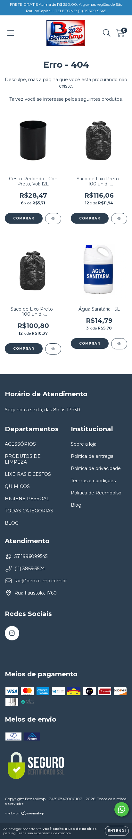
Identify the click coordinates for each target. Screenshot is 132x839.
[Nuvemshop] (25, 813)
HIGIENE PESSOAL (27, 498)
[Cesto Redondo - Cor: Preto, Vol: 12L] (53, 218)
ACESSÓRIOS (20, 444)
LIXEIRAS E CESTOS (28, 474)
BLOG (12, 523)
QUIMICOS (17, 486)
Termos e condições (93, 481)
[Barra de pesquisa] (106, 33)
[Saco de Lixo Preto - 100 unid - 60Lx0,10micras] (53, 349)
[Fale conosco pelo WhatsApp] (121, 809)
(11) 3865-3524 (29, 568)
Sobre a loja (83, 444)
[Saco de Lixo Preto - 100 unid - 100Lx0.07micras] (119, 218)
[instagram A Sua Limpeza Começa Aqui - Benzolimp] (12, 633)
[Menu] (11, 33)
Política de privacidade (96, 468)
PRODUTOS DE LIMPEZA (23, 459)
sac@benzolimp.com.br (40, 581)
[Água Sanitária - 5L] (119, 343)
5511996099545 (30, 556)
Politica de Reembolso (96, 493)
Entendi (117, 831)
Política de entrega (92, 456)
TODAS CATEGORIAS (29, 511)
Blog (76, 505)
